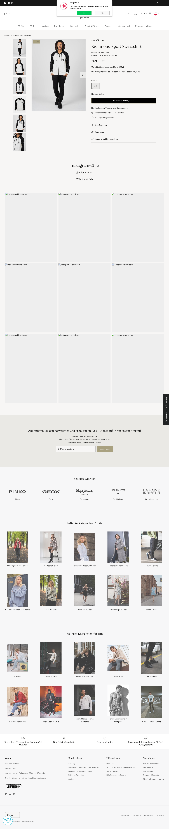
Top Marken (59, 26)
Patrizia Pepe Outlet (151, 763)
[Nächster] (83, 75)
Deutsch (160, 3)
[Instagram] (12, 3)
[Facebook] (5, 3)
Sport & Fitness (92, 26)
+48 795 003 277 (12, 768)
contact (71, 779)
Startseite (7, 35)
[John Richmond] (98, 40)
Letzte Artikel (123, 26)
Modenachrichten (143, 26)
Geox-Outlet (148, 771)
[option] (59, 75)
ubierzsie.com (15, 821)
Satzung (71, 763)
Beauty (108, 26)
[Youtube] (9, 3)
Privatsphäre (148, 815)
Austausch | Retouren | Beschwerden (83, 767)
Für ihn (33, 26)
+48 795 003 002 (12, 763)
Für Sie (21, 26)
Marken (45, 26)
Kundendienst (124, 815)
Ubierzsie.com (136, 815)
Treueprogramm (112, 771)
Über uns (110, 763)
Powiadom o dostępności (123, 100)
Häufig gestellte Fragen (116, 775)
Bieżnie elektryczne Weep (153, 779)
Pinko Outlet (148, 767)
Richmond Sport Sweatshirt (22, 35)
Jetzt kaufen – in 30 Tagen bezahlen (120, 767)
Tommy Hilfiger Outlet (152, 775)
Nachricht (74, 26)
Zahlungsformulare (76, 775)
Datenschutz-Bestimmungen (80, 771)
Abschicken (105, 449)
